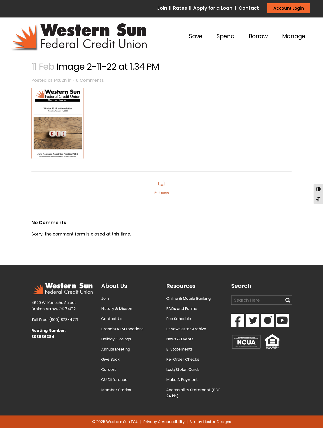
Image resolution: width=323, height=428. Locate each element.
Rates (179, 8)
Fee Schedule (178, 318)
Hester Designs (217, 421)
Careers (108, 369)
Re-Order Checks (182, 359)
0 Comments (90, 80)
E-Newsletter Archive (186, 329)
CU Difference (114, 379)
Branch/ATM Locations (122, 329)
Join (162, 8)
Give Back (110, 359)
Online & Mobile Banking (188, 298)
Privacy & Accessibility (164, 421)
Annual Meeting (115, 349)
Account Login (288, 8)
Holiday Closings (116, 339)
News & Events (179, 339)
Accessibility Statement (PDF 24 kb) (193, 393)
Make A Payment (182, 379)
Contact (248, 8)
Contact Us (111, 318)
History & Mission (116, 308)
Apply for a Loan (212, 8)
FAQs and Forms (181, 308)
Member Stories (116, 390)
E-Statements (179, 349)
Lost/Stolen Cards (183, 369)
